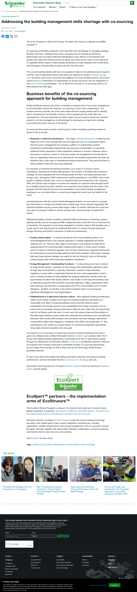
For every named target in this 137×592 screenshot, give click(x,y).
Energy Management (12, 11)
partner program (73, 366)
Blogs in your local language (83, 7)
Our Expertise (39, 7)
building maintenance (85, 138)
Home (3, 11)
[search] (132, 3)
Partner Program (62, 420)
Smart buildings (88, 444)
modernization (73, 444)
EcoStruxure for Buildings (76, 360)
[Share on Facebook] (3, 37)
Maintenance (60, 444)
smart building (37, 83)
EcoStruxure (74, 342)
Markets (52, 7)
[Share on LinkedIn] (7, 37)
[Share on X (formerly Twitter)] (11, 37)
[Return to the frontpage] (15, 4)
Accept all (114, 585)
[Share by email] (15, 37)
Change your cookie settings (98, 585)
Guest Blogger (20, 31)
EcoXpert (79, 336)
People (62, 7)
